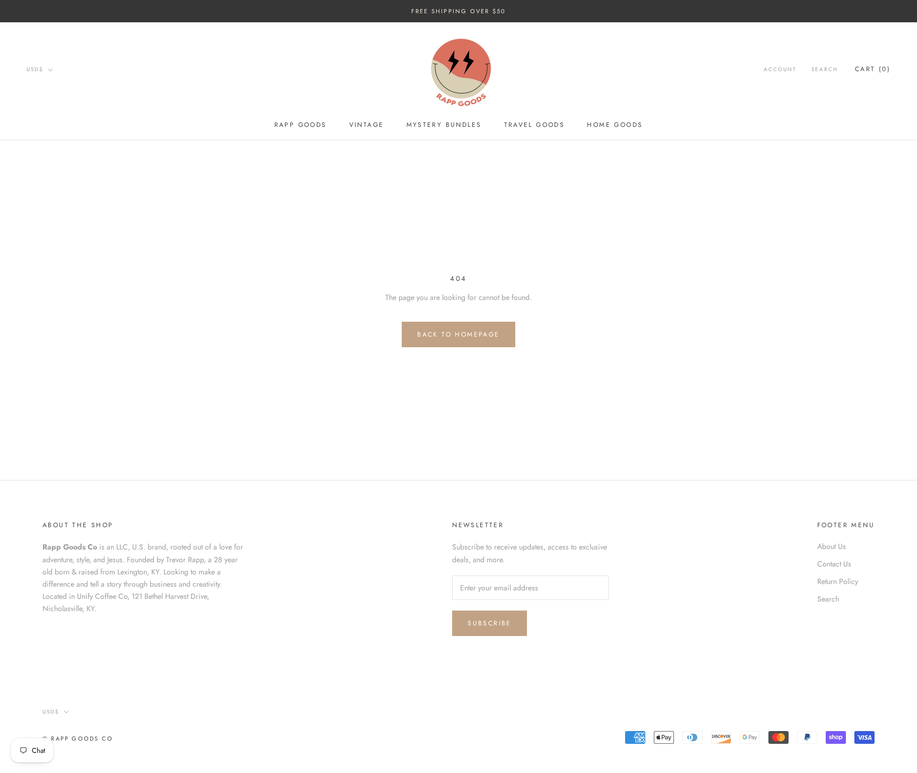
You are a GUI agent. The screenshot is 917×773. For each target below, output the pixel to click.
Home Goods (615, 125)
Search (824, 70)
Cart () (872, 69)
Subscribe (490, 623)
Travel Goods (534, 125)
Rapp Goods (300, 125)
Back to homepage (458, 334)
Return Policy (837, 581)
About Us (831, 546)
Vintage (366, 125)
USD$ (35, 69)
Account (780, 70)
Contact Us (834, 564)
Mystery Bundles (444, 125)
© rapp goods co (77, 738)
